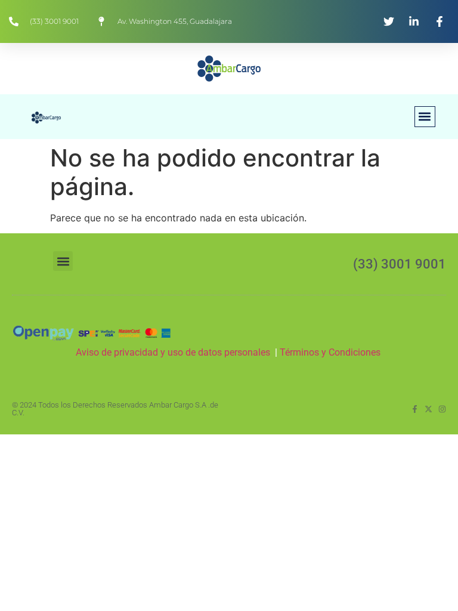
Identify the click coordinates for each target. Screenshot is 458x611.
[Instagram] (442, 409)
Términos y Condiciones (331, 352)
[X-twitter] (428, 409)
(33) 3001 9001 (399, 264)
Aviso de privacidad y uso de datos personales (173, 352)
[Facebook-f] (415, 409)
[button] (424, 116)
